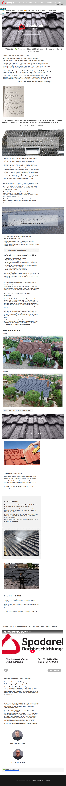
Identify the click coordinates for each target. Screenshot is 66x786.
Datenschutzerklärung (40, 780)
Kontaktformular (47, 780)
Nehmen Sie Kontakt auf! (12, 769)
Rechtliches (34, 780)
